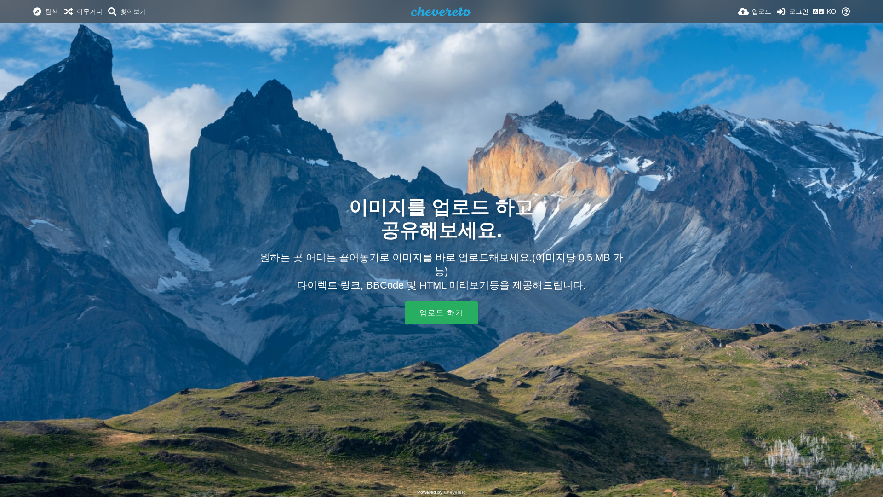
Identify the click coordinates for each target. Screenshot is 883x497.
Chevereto (455, 492)
